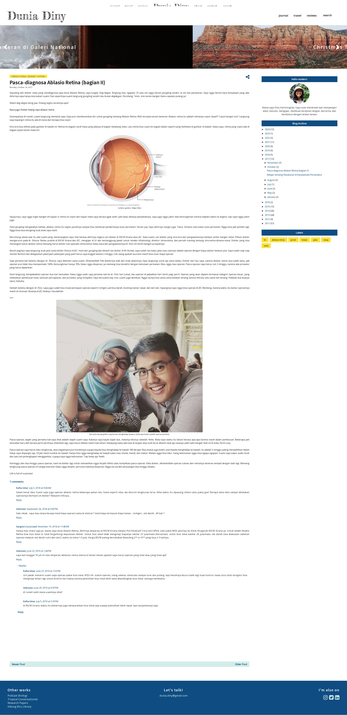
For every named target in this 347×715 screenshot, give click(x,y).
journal (283, 15)
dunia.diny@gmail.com (174, 695)
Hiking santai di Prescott (173, 47)
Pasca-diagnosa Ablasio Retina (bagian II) (288, 170)
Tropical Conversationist (23, 699)
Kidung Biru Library (19, 706)
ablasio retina (19, 76)
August (271, 180)
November (273, 162)
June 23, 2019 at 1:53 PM (48, 571)
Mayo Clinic (136, 208)
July (269, 184)
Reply (19, 500)
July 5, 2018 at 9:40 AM (40, 487)
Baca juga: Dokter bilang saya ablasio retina (32, 109)
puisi (315, 239)
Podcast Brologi (17, 695)
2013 (267, 214)
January (271, 196)
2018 (267, 154)
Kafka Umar (22, 487)
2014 (267, 210)
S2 (265, 239)
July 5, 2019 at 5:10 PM (47, 601)
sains (266, 245)
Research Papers (18, 703)
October (271, 166)
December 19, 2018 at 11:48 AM (53, 526)
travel (297, 15)
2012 (267, 219)
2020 (267, 146)
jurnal (293, 239)
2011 (267, 223)
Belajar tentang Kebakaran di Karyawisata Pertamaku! (294, 174)
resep (325, 239)
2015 (267, 206)
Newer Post (18, 664)
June (270, 188)
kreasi (304, 239)
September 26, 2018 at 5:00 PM (42, 508)
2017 (267, 158)
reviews (312, 15)
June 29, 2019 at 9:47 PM (46, 587)
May (269, 192)
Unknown (21, 508)
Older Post (241, 664)
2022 (267, 137)
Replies (22, 565)
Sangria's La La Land (26, 526)
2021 (267, 142)
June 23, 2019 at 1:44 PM (39, 550)
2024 (267, 129)
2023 (267, 133)
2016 (267, 202)
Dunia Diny (36, 15)
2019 (267, 150)
